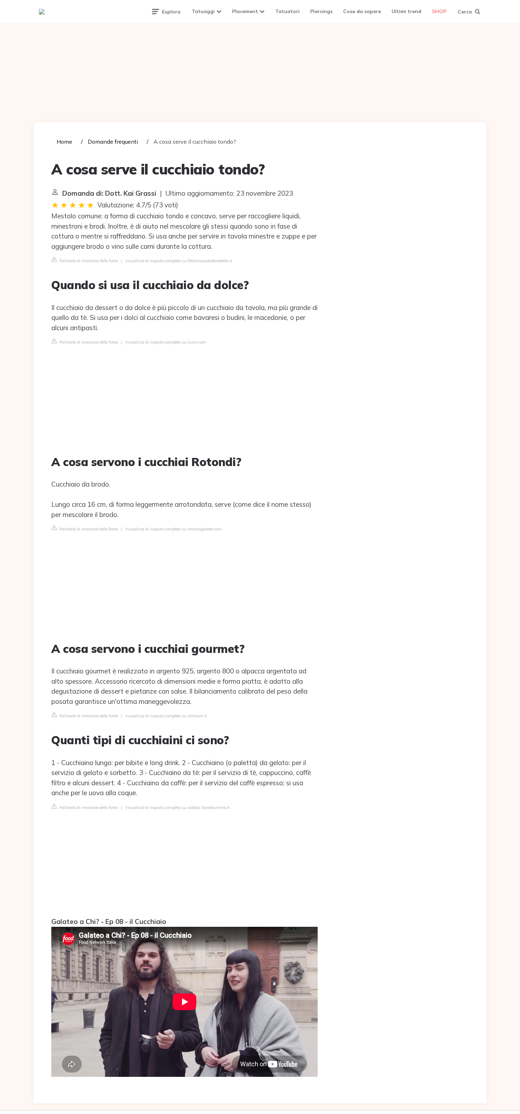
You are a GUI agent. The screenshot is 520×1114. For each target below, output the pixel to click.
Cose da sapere (362, 11)
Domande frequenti (113, 141)
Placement (245, 11)
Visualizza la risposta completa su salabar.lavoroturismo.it (177, 807)
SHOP (439, 11)
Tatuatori (287, 11)
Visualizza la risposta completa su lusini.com (165, 342)
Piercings (321, 11)
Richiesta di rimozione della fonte (88, 260)
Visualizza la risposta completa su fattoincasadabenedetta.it (178, 260)
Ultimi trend (406, 11)
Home (64, 141)
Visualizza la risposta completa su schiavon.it (166, 715)
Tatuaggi (203, 11)
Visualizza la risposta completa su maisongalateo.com (173, 529)
